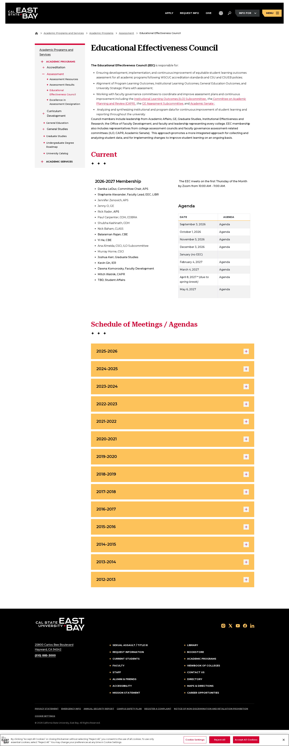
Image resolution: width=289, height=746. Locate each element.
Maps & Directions (200, 685)
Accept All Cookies (246, 739)
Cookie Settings (45, 716)
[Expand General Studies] (43, 129)
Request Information (128, 652)
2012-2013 (106, 579)
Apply (169, 13)
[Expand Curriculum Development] (43, 113)
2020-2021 (106, 438)
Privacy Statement (47, 708)
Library (192, 645)
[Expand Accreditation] (43, 67)
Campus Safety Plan (129, 708)
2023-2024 (107, 386)
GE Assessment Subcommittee (162, 103)
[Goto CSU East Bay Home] (36, 33)
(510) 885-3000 (45, 655)
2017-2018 (106, 491)
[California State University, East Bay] (60, 624)
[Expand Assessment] (43, 74)
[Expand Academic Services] (42, 161)
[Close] (283, 739)
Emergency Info (71, 708)
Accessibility (122, 685)
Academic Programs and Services (64, 33)
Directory (194, 679)
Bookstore (195, 652)
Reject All (219, 739)
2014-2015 (106, 544)
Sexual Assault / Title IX (130, 645)
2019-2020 (106, 456)
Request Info (189, 13)
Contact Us (196, 672)
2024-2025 (107, 368)
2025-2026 (106, 351)
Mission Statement (126, 692)
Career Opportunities (203, 692)
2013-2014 (106, 561)
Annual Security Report (99, 708)
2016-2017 (106, 509)
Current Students (126, 658)
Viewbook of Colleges (203, 665)
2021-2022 (106, 421)
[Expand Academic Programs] (42, 61)
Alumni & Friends (124, 679)
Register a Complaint (157, 708)
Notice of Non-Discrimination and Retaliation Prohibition (211, 708)
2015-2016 (106, 526)
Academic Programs (101, 33)
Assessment (126, 33)
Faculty (118, 665)
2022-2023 (106, 403)
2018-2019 (106, 474)
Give (208, 13)
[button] (221, 13)
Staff (117, 672)
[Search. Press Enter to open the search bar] (229, 13)
